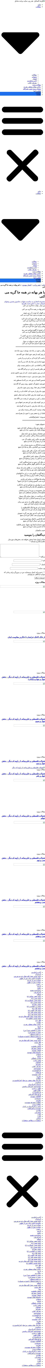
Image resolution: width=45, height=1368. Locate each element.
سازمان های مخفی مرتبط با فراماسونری (26, 1080)
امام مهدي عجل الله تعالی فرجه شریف (27, 976)
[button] (22, 143)
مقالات (34, 75)
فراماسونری (36, 1070)
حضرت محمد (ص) (34, 1032)
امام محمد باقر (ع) (34, 1012)
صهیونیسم (37, 1068)
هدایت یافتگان (36, 1058)
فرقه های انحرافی (34, 1094)
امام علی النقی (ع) (34, 1010)
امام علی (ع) (36, 1008)
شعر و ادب (36, 285)
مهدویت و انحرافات (34, 1108)
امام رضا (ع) (36, 1004)
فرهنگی (38, 1072)
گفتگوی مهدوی (35, 1096)
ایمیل (42, 564)
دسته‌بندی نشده (35, 990)
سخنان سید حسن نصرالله (32, 89)
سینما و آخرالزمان (34, 1084)
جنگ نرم (38, 1028)
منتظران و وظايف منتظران (31, 1120)
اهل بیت (38, 1020)
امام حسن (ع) (36, 998)
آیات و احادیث (32, 81)
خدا (40, 1044)
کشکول (38, 1062)
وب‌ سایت (41, 568)
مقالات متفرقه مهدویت (33, 1102)
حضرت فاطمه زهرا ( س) (32, 1030)
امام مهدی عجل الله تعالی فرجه (30, 1016)
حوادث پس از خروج (34, 980)
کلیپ (39, 1116)
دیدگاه (42, 557)
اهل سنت (37, 1042)
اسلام (39, 994)
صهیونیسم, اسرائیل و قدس (31, 1086)
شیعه (39, 1056)
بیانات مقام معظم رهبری (32, 87)
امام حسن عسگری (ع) (33, 1000)
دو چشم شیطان (35, 1034)
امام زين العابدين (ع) (34, 1006)
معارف (38, 1100)
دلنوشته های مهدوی (34, 1052)
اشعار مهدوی (26, 285)
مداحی (38, 1118)
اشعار (35, 79)
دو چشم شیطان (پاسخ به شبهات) (29, 1036)
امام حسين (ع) (36, 1002)
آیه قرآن (38, 974)
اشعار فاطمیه (36, 1046)
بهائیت (39, 1022)
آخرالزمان (37, 992)
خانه (39, 5)
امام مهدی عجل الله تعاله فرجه (30, 1040)
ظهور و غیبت (36, 1088)
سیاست (38, 1082)
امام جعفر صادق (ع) (34, 996)
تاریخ (39, 1026)
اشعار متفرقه (36, 1048)
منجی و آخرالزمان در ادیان (31, 1106)
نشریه (39, 1076)
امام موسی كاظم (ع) (33, 1018)
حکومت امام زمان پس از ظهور (30, 978)
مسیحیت (38, 1098)
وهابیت (38, 1110)
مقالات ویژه (37, 85)
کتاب (39, 1114)
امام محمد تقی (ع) (34, 1014)
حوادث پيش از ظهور (34, 982)
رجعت (38, 984)
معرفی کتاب (32, 83)
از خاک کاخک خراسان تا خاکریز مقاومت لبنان (26, 637)
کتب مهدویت (36, 1074)
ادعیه (39, 986)
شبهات (34, 77)
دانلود (39, 988)
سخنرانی (38, 1112)
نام (43, 560)
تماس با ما (37, 91)
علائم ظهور (37, 1090)
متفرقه (38, 1064)
